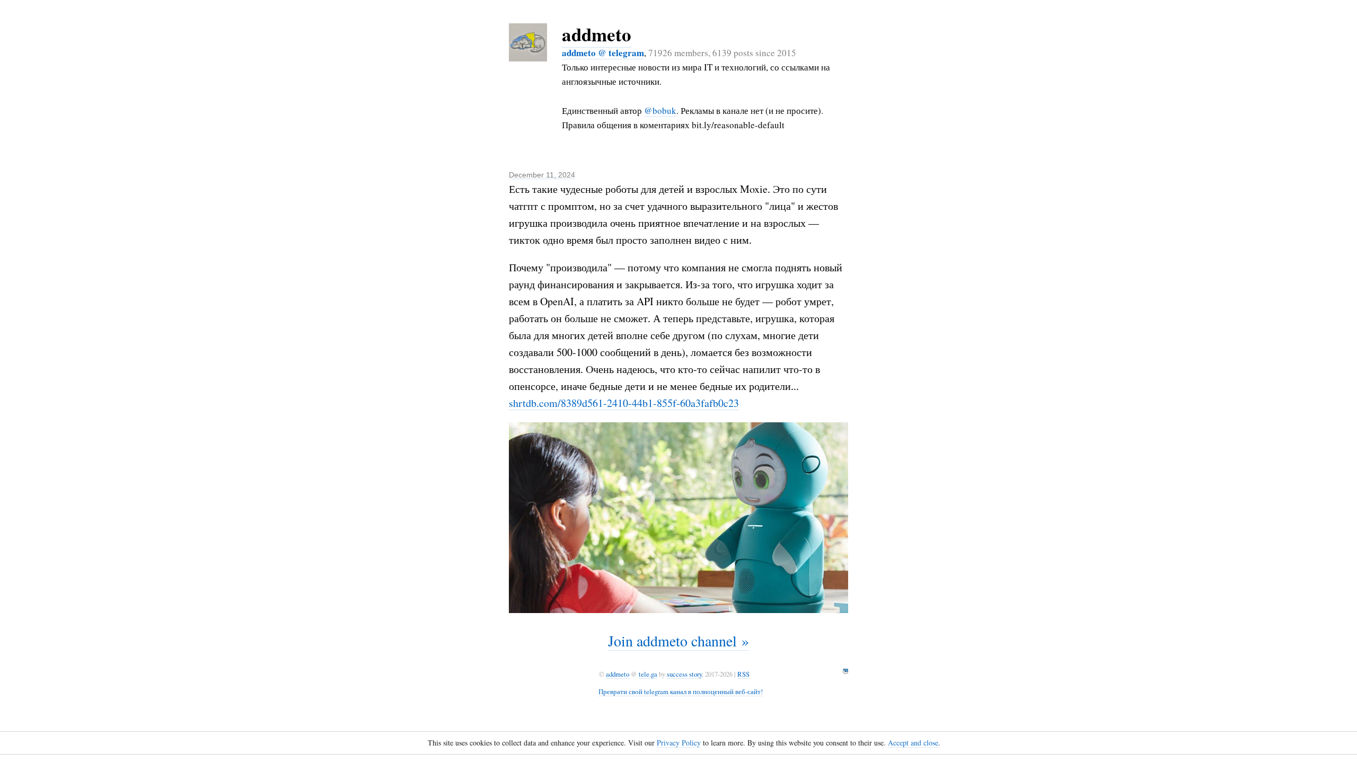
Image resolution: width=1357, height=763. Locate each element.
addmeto (596, 34)
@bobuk (660, 110)
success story (684, 674)
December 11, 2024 (542, 175)
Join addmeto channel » (678, 641)
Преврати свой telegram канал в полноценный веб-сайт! (680, 691)
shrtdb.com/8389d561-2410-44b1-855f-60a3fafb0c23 (624, 403)
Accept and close (913, 743)
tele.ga (648, 674)
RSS (743, 674)
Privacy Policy (679, 743)
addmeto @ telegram (603, 52)
